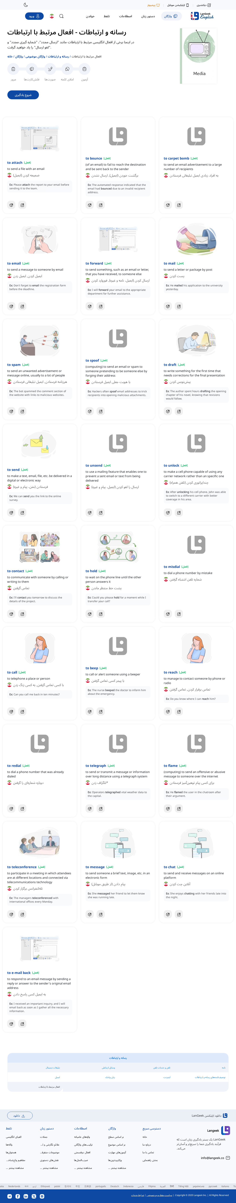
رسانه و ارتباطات (58, 56)
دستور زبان (47, 1128)
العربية (163, 1186)
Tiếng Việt (183, 1186)
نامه (223, 1067)
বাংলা (26, 1186)
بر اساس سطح (116, 1136)
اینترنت (167, 1077)
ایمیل (57, 1077)
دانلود (16, 1116)
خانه (10, 56)
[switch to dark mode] (26, 5)
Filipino (152, 1186)
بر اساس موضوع (116, 1144)
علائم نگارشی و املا (49, 1144)
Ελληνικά (45, 1186)
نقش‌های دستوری (49, 1160)
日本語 (87, 1186)
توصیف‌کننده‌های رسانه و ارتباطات (210, 1077)
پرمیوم (151, 5)
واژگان (19, 56)
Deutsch (114, 1186)
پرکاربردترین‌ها (115, 1160)
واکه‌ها (9, 1144)
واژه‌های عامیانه (82, 1136)
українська (198, 1186)
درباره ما (147, 1144)
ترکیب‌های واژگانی (83, 1144)
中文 (78, 1186)
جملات (43, 1136)
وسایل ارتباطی (108, 1067)
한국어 (68, 1186)
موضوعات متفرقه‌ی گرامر (49, 1152)
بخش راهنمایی (150, 1160)
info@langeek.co (212, 1158)
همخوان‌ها (11, 1152)
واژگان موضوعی (35, 56)
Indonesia (128, 1186)
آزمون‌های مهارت (117, 1152)
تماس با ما (148, 1152)
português (101, 1186)
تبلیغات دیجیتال (53, 1067)
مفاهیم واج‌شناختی (15, 1160)
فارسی (141, 1186)
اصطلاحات (80, 1128)
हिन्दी (172, 1186)
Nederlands (14, 1186)
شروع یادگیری (23, 95)
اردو (34, 1186)
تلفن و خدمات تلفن (161, 1067)
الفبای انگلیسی (13, 1136)
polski (57, 1186)
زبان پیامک (110, 1077)
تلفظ (9, 1128)
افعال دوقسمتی (82, 1152)
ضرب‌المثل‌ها (81, 1160)
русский (213, 1186)
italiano (225, 1186)
